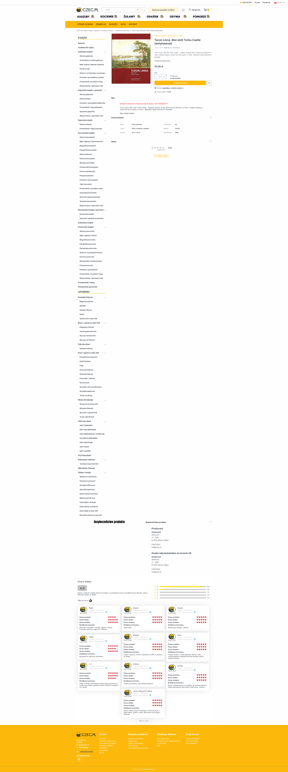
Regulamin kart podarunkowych (169, 741)
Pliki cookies (132, 746)
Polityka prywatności (136, 739)
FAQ (158, 746)
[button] (142, 10)
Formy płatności (163, 739)
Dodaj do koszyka (180, 83)
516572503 (156, 544)
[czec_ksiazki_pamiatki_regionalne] (86, 735)
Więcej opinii (144, 721)
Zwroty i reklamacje (135, 743)
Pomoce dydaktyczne (108, 741)
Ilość (155, 73)
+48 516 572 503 (86, 752)
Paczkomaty (161, 743)
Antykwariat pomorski (122, 30)
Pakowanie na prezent (108, 743)
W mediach (104, 750)
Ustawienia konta (192, 741)
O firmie (102, 739)
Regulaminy (132, 741)
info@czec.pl (156, 547)
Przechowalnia (191, 743)
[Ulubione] (183, 10)
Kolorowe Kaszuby (106, 746)
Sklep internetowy (143, 769)
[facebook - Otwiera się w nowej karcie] (79, 759)
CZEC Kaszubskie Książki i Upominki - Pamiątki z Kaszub (94, 30)
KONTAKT (103, 748)
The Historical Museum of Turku (168, 36)
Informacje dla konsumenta (138, 748)
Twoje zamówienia (192, 739)
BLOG (102, 753)
